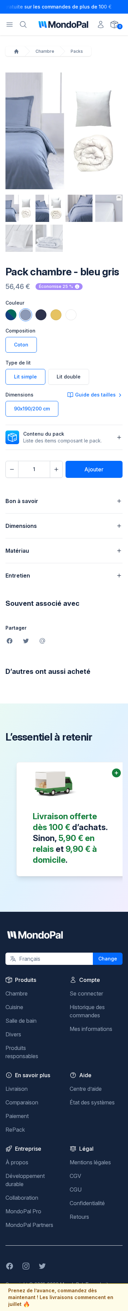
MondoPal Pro (23, 1211)
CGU (76, 1189)
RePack (15, 1129)
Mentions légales (90, 1162)
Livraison (16, 1088)
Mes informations (91, 1028)
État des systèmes (92, 1102)
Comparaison (21, 1102)
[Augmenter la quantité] (56, 469)
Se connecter (86, 993)
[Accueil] (16, 51)
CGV (75, 1175)
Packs (77, 51)
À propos (16, 1162)
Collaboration (21, 1197)
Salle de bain (21, 1020)
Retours (79, 1216)
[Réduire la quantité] (11, 469)
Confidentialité (87, 1203)
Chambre (44, 51)
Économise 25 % (56, 286)
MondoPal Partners (29, 1224)
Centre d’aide (86, 1088)
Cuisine (14, 1007)
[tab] (19, 208)
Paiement (17, 1116)
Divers (13, 1034)
